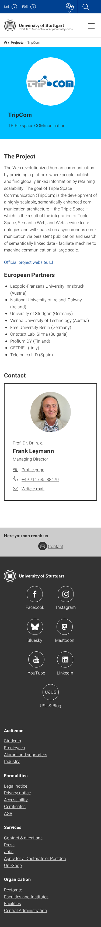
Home (5, 42)
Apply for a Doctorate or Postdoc (35, 858)
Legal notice (15, 786)
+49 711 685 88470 (40, 479)
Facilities (12, 903)
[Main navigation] (91, 25)
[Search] (85, 6)
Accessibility (16, 799)
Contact (55, 546)
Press (9, 844)
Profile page (33, 469)
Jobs (8, 851)
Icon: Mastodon (65, 627)
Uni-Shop (13, 865)
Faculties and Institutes (26, 896)
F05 (25, 7)
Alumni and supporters (25, 754)
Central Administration (25, 910)
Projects (17, 42)
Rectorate (13, 889)
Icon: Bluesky (35, 627)
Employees (14, 747)
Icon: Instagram (66, 594)
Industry (12, 761)
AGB (8, 813)
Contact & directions (23, 837)
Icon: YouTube (36, 659)
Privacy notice (17, 792)
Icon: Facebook (35, 594)
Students (12, 740)
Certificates (15, 806)
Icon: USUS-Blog (51, 692)
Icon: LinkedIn (65, 659)
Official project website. (26, 262)
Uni (6, 7)
